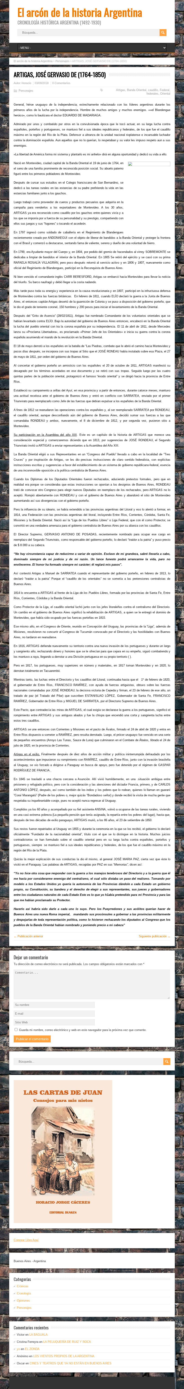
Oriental (165, 93)
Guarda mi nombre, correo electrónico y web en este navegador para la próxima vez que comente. (83, 1030)
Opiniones (23, 1300)
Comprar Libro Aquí (26, 1240)
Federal (164, 90)
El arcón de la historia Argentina (80, 12)
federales (152, 93)
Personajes (26, 90)
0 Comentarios (61, 83)
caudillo (153, 90)
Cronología (24, 1293)
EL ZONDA (32, 1349)
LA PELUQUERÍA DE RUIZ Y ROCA (67, 1341)
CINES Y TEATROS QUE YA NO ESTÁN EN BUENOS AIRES (71, 1363)
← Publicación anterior (28, 936)
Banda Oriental (136, 90)
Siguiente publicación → (154, 936)
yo (18, 1349)
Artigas (120, 90)
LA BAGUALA (38, 1334)
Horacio (26, 83)
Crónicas (22, 1286)
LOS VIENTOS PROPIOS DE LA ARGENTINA (63, 1356)
